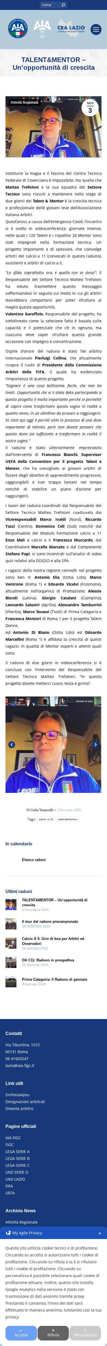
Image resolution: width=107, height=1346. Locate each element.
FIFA (9, 1186)
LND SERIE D (16, 1172)
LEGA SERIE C (17, 1165)
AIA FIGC (13, 1137)
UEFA (10, 1192)
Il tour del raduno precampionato (50, 921)
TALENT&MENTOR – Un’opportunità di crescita (55, 902)
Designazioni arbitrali (25, 1101)
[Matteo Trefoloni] (53, 744)
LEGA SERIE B (17, 1158)
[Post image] (10, 905)
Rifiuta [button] (53, 1334)
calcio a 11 (46, 819)
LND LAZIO (15, 1179)
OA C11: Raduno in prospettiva (48, 960)
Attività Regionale (24, 102)
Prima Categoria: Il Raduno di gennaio (54, 979)
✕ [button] (100, 1233)
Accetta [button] (21, 1334)
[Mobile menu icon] (96, 29)
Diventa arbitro (19, 1108)
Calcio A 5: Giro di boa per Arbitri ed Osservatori (53, 941)
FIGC (9, 1144)
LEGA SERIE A (17, 1151)
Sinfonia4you (17, 1094)
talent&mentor (67, 819)
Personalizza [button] (85, 1334)
